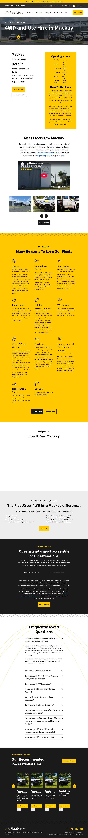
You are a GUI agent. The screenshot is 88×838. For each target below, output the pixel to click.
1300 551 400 (66, 6)
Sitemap (81, 832)
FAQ (51, 6)
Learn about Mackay (19, 95)
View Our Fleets (44, 222)
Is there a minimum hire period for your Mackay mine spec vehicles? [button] (41, 639)
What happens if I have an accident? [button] (40, 737)
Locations (44, 6)
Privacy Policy (68, 832)
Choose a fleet (37, 411)
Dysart (31, 832)
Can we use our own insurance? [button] (38, 670)
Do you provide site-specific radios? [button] (39, 705)
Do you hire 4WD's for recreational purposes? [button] (39, 698)
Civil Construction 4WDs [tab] (57, 572)
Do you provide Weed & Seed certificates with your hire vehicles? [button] (41, 677)
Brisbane (7, 832)
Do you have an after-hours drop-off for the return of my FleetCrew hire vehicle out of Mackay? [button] (43, 721)
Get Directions (10, 37)
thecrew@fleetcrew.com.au (22, 75)
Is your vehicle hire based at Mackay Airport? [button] (40, 690)
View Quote (78, 6)
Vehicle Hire (57, 12)
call (63, 155)
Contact (57, 6)
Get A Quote (78, 12)
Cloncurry (20, 832)
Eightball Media (79, 834)
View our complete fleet (47, 152)
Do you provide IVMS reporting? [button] (38, 684)
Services (37, 12)
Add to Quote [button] (22, 806)
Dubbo (26, 832)
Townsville (10, 834)
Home (6, 22)
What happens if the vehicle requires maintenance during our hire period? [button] (40, 730)
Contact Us (44, 528)
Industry (46, 12)
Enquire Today (50, 411)
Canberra (13, 832)
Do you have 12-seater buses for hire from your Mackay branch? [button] (42, 711)
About (29, 12)
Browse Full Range (69, 761)
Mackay (36, 832)
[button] (41, 216)
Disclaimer (75, 832)
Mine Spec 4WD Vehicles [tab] (31, 572)
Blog (66, 12)
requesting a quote (44, 155)
